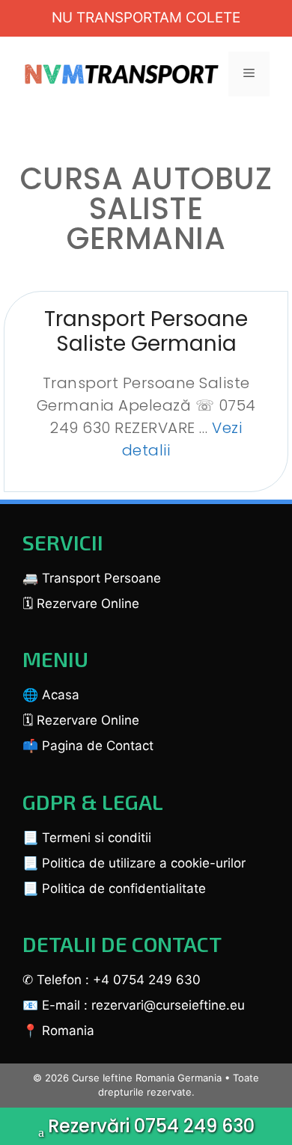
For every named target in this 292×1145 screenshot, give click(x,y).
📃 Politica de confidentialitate (114, 888)
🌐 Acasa (50, 694)
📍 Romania (58, 1030)
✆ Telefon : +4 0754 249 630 (111, 979)
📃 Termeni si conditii (86, 837)
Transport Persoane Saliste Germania (146, 331)
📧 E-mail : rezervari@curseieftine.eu (133, 1005)
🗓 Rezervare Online (80, 603)
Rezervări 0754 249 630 (151, 1126)
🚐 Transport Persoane (91, 578)
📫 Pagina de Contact (87, 745)
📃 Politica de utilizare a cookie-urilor (134, 863)
